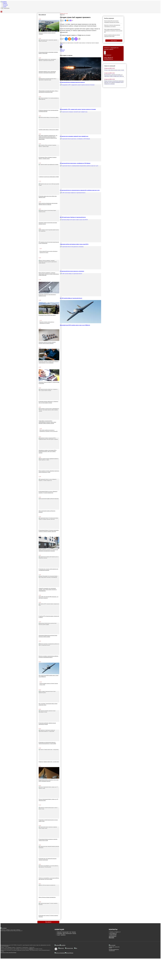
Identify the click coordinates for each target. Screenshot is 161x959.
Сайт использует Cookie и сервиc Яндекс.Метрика (8, 952)
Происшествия (62, 14)
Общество (59, 931)
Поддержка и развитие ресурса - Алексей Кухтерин (114, 950)
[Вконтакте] (61, 949)
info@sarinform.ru (108, 59)
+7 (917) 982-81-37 (113, 933)
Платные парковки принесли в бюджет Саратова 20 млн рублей (112, 35)
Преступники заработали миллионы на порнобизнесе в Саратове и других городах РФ (113, 31)
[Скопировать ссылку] (72, 20)
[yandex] (60, 952)
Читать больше (114, 40)
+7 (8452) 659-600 (112, 934)
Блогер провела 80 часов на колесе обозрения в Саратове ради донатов (111, 21)
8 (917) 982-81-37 (107, 54)
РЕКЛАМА (111, 937)
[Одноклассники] (67, 20)
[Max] (105, 52)
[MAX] (71, 20)
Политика (74, 931)
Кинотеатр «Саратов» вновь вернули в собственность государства (112, 26)
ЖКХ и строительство (67, 933)
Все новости (42, 14)
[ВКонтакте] (65, 20)
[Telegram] (69, 20)
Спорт (58, 934)
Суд (70, 931)
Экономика (59, 933)
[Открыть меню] (1, 12)
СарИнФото (63, 934)
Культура (74, 933)
